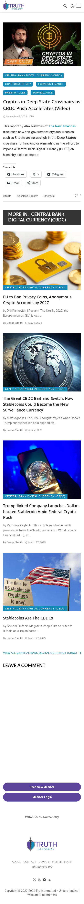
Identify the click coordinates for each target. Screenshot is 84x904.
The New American (62, 126)
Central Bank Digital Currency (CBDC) (33, 75)
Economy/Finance (51, 84)
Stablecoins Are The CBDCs (28, 618)
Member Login (62, 862)
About (16, 862)
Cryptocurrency (18, 84)
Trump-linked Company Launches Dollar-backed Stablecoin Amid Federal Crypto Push (41, 511)
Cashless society (27, 195)
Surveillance (43, 92)
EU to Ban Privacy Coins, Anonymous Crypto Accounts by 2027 (37, 300)
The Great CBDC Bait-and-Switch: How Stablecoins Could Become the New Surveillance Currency (38, 404)
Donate (44, 862)
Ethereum (49, 195)
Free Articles (15, 92)
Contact (29, 862)
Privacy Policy (42, 867)
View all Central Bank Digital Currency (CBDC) (40, 652)
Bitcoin (7, 195)
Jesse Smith (15, 322)
